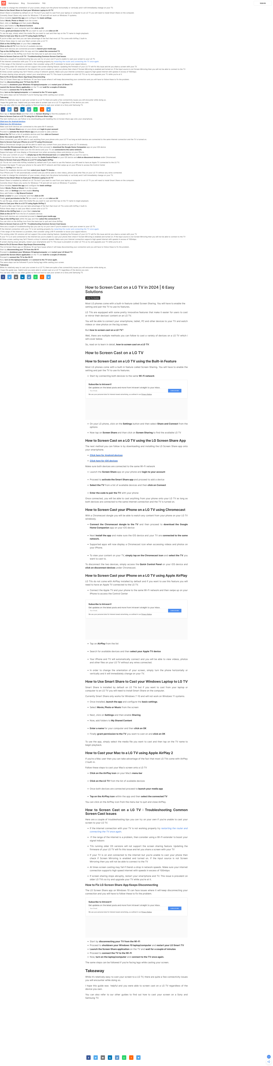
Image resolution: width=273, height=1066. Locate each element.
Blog (23, 3)
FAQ (43, 3)
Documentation (33, 3)
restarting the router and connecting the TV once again (76, 61)
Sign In (263, 3)
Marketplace (14, 3)
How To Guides (93, 298)
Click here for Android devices (12, 121)
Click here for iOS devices (11, 124)
